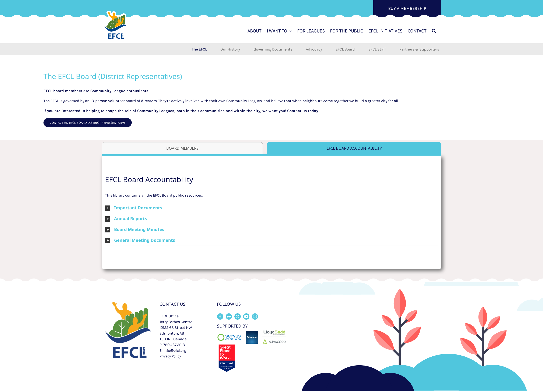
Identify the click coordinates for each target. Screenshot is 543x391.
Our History (230, 49)
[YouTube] (246, 316)
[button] (434, 30)
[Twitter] (237, 316)
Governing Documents (272, 49)
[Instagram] (255, 316)
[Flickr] (229, 316)
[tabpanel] (271, 210)
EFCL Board (345, 49)
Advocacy (314, 49)
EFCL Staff (377, 49)
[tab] (182, 148)
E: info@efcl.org (173, 350)
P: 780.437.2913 (172, 344)
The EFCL (199, 49)
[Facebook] (220, 316)
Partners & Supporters (419, 49)
